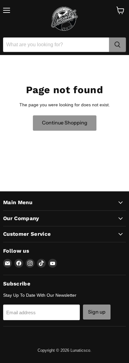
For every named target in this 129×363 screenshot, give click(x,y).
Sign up (97, 312)
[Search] (117, 45)
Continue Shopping (64, 123)
